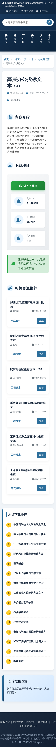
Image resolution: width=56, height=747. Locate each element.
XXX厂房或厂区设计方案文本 (30, 641)
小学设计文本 (21, 622)
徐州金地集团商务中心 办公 (29, 583)
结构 (32, 40)
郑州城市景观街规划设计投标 (27, 304)
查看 (41, 320)
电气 (41, 40)
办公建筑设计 (45, 59)
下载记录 (28, 11)
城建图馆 (18, 661)
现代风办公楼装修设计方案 (28, 553)
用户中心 (43, 11)
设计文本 (29, 59)
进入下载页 (30, 186)
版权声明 (5, 722)
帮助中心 (32, 726)
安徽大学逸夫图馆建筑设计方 (30, 631)
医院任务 (18, 563)
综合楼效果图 (21, 612)
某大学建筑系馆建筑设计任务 (30, 534)
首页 (6, 40)
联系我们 (30, 722)
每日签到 (13, 11)
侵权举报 (18, 722)
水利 (23, 40)
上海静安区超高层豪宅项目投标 (27, 472)
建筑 (15, 40)
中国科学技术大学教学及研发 (30, 524)
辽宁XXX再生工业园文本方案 (30, 544)
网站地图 (43, 722)
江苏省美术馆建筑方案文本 (28, 592)
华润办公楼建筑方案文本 (27, 573)
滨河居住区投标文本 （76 (26, 369)
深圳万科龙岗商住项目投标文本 (27, 338)
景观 (49, 40)
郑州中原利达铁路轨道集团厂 (30, 651)
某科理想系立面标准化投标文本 (27, 439)
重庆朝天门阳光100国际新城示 (28, 405)
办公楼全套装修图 (23, 602)
